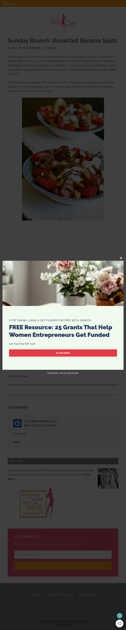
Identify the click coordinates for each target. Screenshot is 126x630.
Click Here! (63, 353)
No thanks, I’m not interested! (63, 373)
